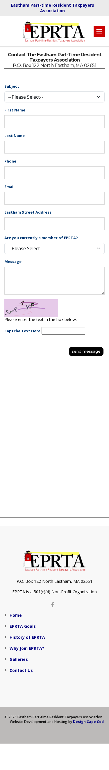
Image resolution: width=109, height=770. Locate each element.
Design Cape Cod (88, 721)
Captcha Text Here (22, 330)
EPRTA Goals (23, 626)
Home (16, 615)
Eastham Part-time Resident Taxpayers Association (52, 7)
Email (9, 186)
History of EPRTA (27, 637)
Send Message (86, 351)
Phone (10, 161)
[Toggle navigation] (99, 31)
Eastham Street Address (27, 212)
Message (13, 261)
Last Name (14, 135)
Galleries (19, 659)
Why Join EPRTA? (27, 648)
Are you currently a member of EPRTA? (41, 237)
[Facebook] (52, 604)
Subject (11, 86)
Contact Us (21, 670)
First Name (14, 110)
